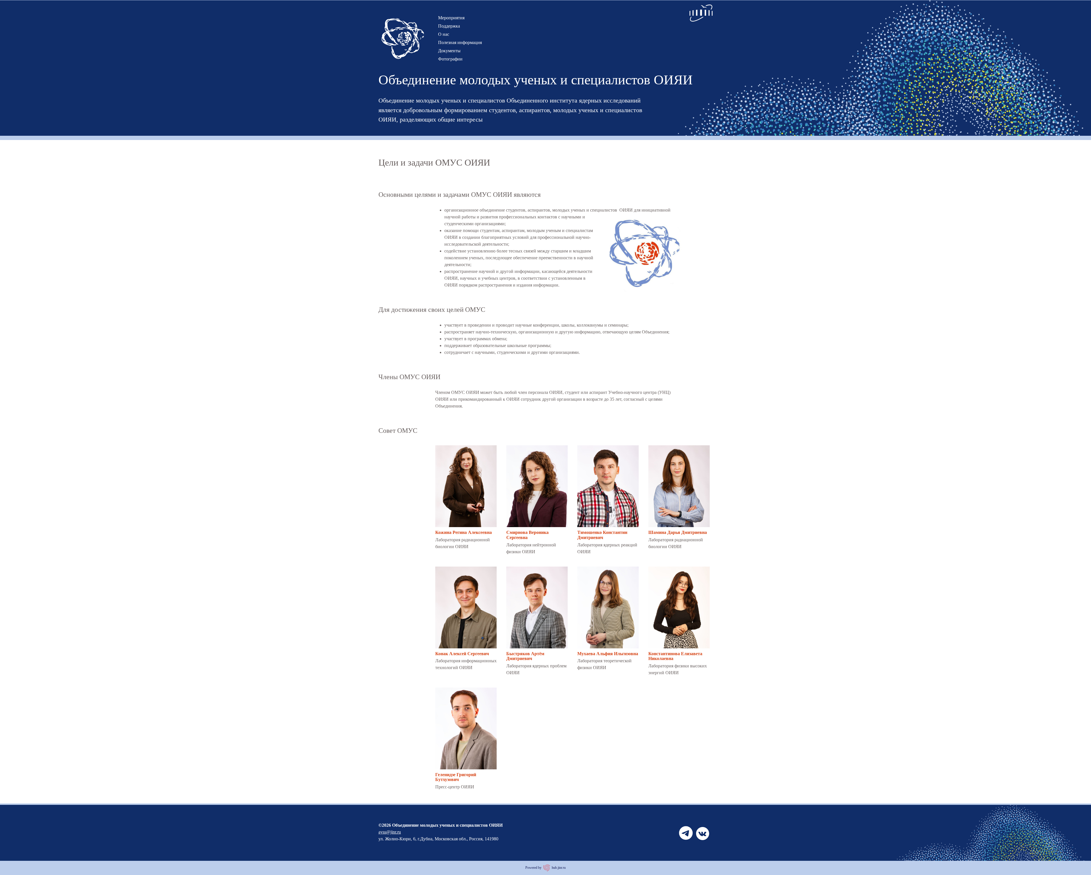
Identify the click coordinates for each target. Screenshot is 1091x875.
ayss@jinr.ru (389, 832)
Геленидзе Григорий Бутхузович (455, 777)
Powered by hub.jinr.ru (545, 868)
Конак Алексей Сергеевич (462, 653)
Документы (449, 50)
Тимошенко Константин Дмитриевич (602, 535)
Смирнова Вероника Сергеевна (527, 535)
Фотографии (450, 59)
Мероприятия (451, 17)
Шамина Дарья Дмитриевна (677, 532)
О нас (443, 34)
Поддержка (449, 26)
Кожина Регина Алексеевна (463, 532)
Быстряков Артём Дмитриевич (525, 656)
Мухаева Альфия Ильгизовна (607, 653)
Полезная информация (460, 42)
